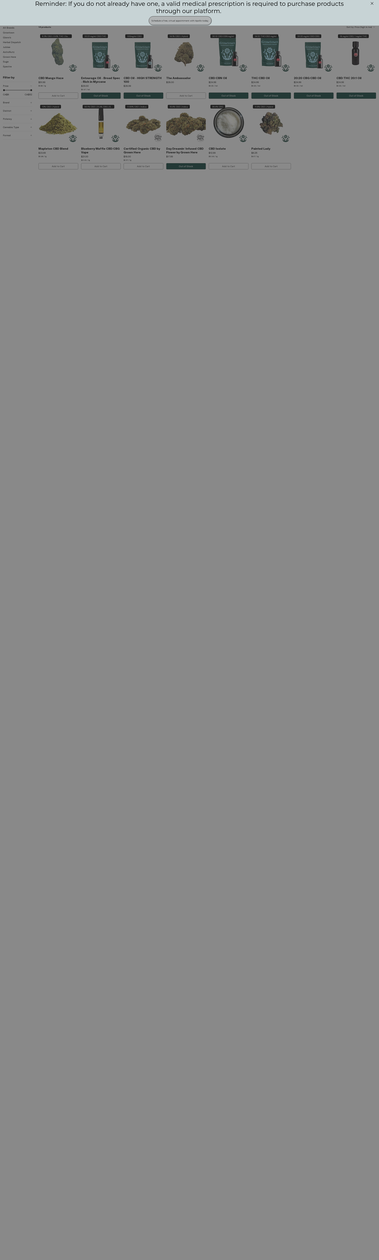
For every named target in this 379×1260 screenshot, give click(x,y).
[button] (372, 3)
